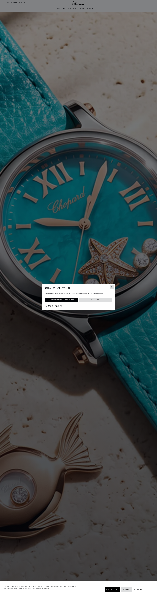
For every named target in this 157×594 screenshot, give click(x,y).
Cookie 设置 (138, 589)
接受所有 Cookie (112, 589)
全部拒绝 (126, 589)
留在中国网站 (95, 300)
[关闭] (154, 587)
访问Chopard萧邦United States (61, 300)
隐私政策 (46, 589)
